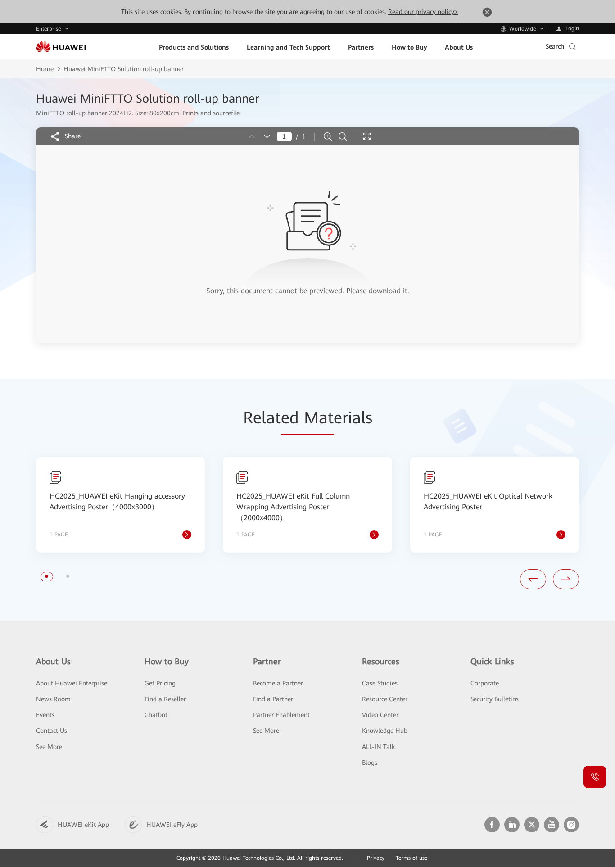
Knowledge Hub (384, 730)
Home (45, 69)
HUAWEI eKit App (83, 824)
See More (49, 746)
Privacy (375, 858)
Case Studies (380, 683)
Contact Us (51, 730)
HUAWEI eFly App (172, 824)
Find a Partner (273, 699)
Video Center (380, 714)
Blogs (369, 762)
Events (45, 714)
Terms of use (411, 858)
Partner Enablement (281, 714)
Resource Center (384, 699)
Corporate (484, 683)
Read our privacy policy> (423, 11)
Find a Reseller (165, 699)
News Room (53, 699)
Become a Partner (278, 683)
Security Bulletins (494, 699)
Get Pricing (160, 683)
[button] (46, 576)
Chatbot (156, 714)
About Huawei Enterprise (71, 683)
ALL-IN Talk (378, 746)
